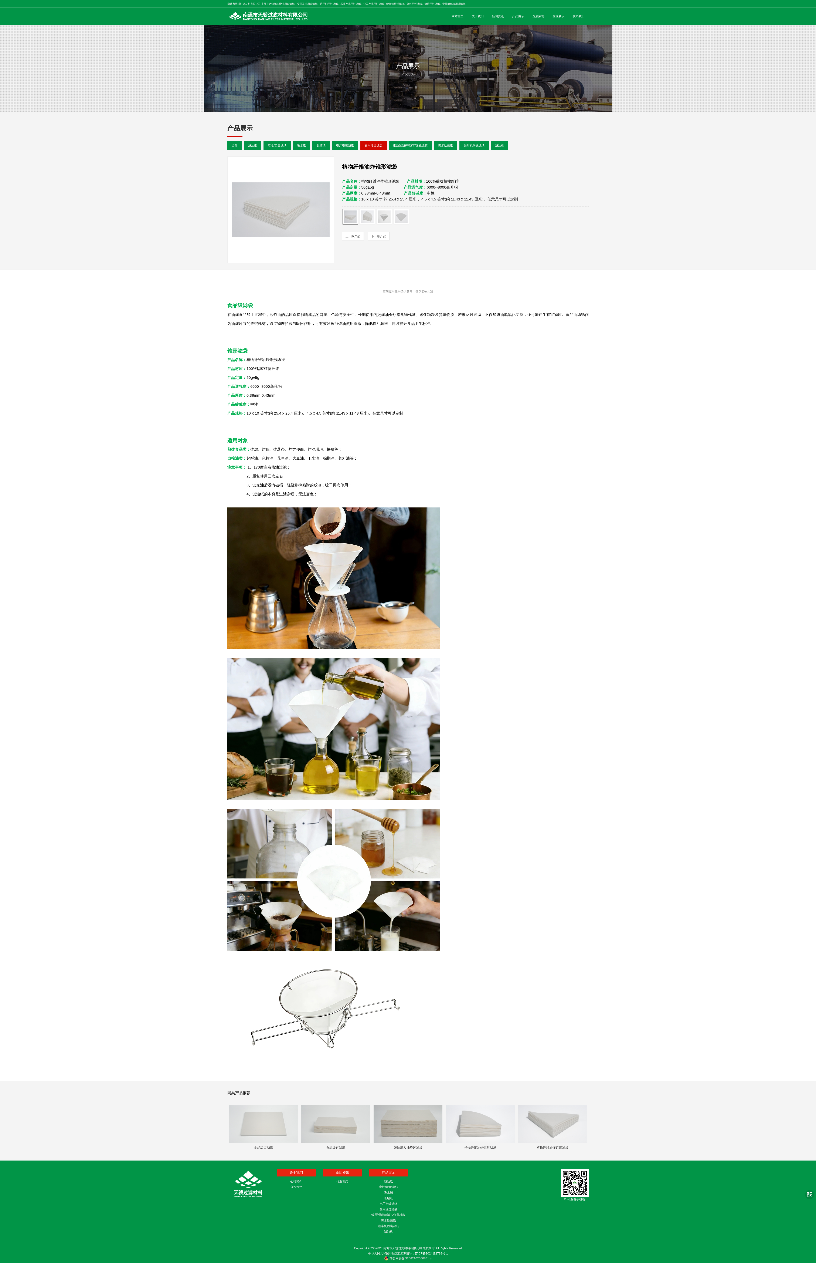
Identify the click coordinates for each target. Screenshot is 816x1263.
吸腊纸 (321, 145)
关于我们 (478, 16)
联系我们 (579, 16)
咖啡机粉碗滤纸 (474, 145)
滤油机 (499, 145)
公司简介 (296, 1181)
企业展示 (558, 16)
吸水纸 (301, 145)
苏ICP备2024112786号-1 (431, 1253)
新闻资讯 (498, 16)
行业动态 (342, 1181)
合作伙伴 (296, 1187)
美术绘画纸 (445, 145)
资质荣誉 (538, 16)
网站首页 (457, 16)
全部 (235, 145)
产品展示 (518, 16)
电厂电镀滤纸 (345, 145)
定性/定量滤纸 (277, 145)
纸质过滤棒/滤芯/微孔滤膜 (410, 145)
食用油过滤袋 (373, 145)
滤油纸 (252, 145)
